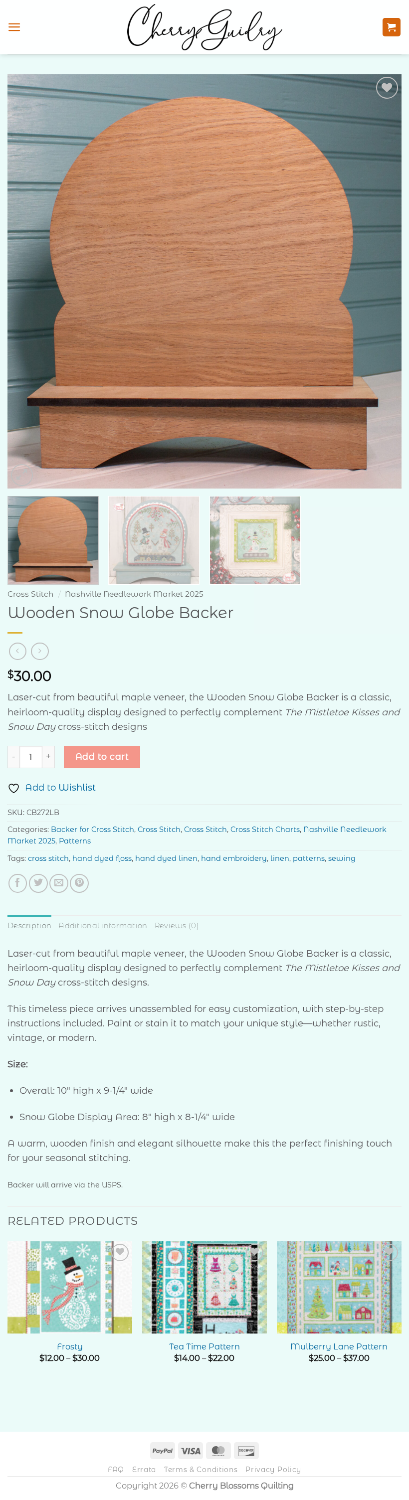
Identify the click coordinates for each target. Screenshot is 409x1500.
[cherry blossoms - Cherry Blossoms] (204, 27)
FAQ (116, 1469)
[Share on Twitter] (38, 883)
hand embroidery (234, 858)
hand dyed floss (102, 858)
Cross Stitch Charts (265, 829)
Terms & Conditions (201, 1469)
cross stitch (48, 858)
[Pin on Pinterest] (79, 883)
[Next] (381, 281)
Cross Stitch (30, 594)
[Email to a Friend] (58, 883)
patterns (309, 858)
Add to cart (102, 756)
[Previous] (28, 281)
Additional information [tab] (102, 925)
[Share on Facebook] (17, 883)
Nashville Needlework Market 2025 (134, 594)
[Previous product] (39, 651)
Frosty (70, 1346)
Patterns (75, 840)
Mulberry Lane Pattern (339, 1346)
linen (279, 858)
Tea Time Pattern (204, 1346)
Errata (144, 1469)
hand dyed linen (166, 858)
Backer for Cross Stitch (92, 829)
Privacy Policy (273, 1469)
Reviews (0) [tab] (177, 925)
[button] (14, 27)
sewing (342, 858)
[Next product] (17, 651)
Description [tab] (29, 925)
